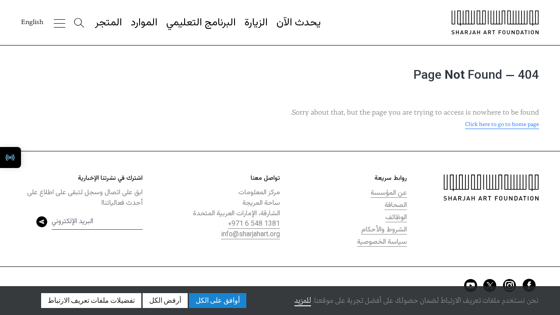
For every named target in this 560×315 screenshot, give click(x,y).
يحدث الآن (298, 22)
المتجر (108, 22)
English (32, 22)
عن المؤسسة (389, 193)
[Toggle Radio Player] (10, 157)
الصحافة (396, 205)
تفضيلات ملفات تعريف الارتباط (91, 300)
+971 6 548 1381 (254, 224)
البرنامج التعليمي (201, 22)
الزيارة (256, 22)
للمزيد (302, 300)
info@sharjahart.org (250, 234)
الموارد (144, 22)
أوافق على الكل (218, 300)
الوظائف (396, 217)
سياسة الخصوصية (382, 242)
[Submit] (42, 222)
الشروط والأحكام (384, 229)
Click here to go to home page (502, 124)
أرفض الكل (165, 300)
